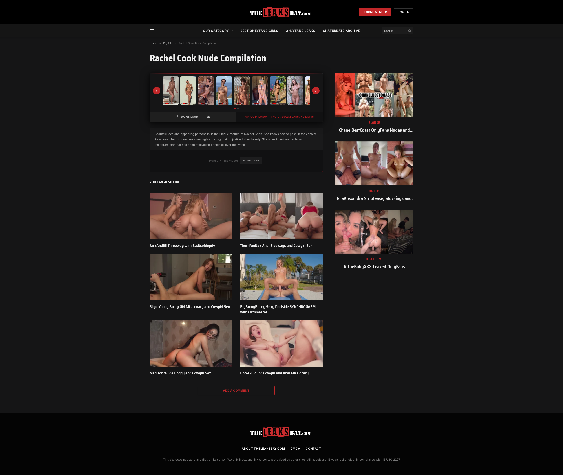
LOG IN (403, 12)
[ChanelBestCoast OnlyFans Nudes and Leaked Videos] (374, 95)
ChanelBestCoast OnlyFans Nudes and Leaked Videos (374, 130)
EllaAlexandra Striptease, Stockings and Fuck (374, 198)
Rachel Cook (251, 160)
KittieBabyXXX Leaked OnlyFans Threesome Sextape (374, 267)
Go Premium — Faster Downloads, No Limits (282, 116)
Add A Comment (236, 390)
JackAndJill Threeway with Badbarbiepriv (182, 245)
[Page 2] (238, 108)
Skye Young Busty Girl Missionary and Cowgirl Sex (190, 306)
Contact (313, 448)
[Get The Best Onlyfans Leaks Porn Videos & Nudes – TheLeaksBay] (281, 12)
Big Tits (374, 191)
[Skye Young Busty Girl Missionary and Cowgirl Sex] (191, 277)
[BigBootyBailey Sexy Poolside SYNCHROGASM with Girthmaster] (281, 277)
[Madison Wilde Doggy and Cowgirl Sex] (191, 343)
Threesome (374, 259)
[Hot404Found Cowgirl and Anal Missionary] (281, 343)
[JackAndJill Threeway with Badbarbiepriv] (191, 216)
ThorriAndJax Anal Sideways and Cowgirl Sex (276, 245)
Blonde (374, 123)
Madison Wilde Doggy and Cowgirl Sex (180, 373)
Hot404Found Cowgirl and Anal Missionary (274, 373)
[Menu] (152, 31)
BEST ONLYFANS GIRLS (259, 30)
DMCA (295, 448)
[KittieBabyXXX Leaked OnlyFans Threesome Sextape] (374, 232)
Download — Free (195, 116)
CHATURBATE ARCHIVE (341, 30)
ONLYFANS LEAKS (300, 30)
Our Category (216, 30)
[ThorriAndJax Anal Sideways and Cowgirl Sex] (281, 216)
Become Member (375, 12)
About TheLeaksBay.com (263, 448)
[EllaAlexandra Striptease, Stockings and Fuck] (374, 163)
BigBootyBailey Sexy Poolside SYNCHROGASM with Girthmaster (278, 309)
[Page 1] (235, 108)
